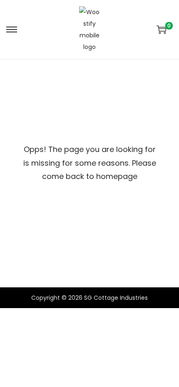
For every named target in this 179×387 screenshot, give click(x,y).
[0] (162, 29)
